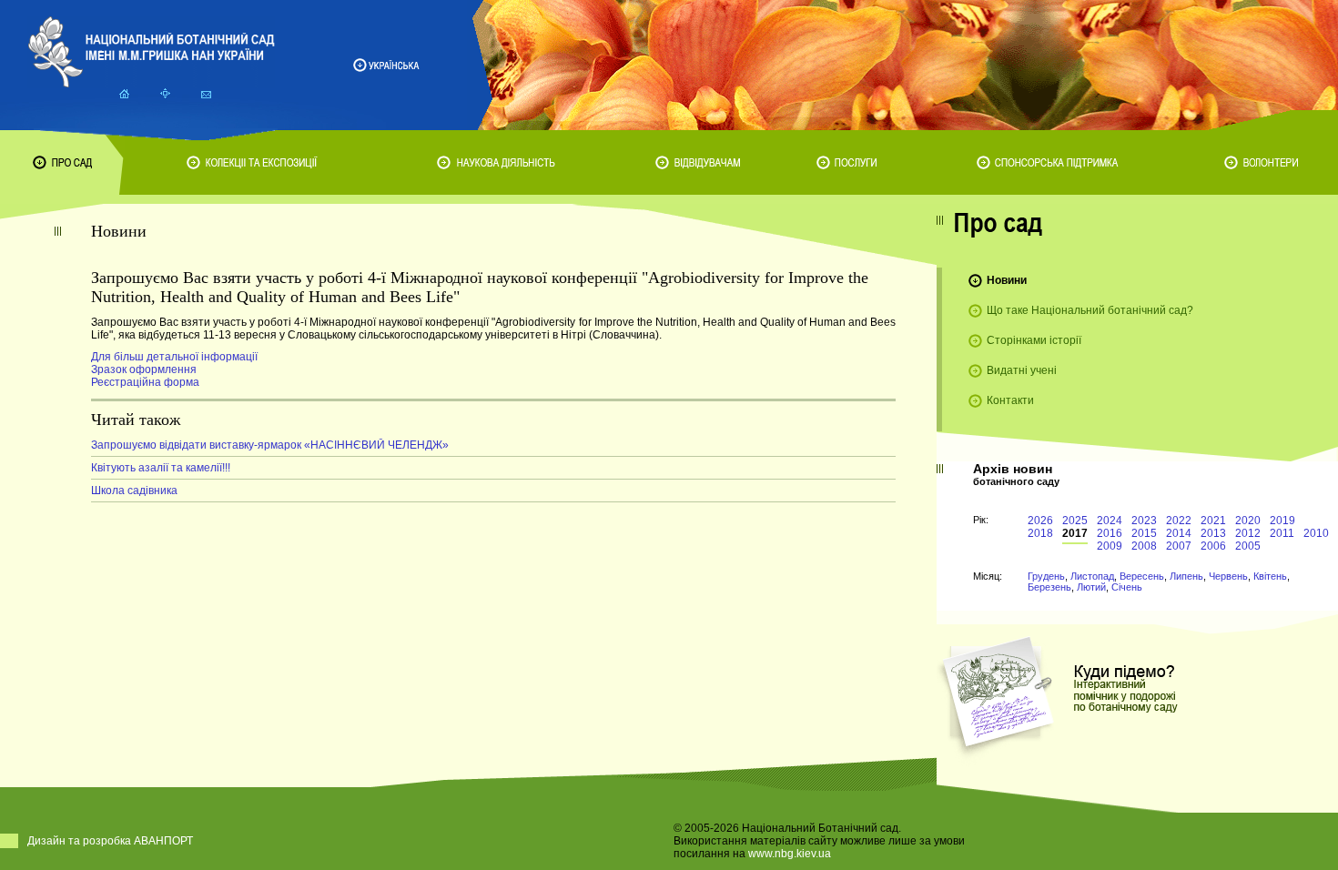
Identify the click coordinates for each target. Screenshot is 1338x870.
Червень (1228, 576)
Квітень (1270, 576)
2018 (1040, 533)
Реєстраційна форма (145, 382)
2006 (1213, 546)
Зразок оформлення (144, 369)
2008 (1144, 546)
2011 (1282, 533)
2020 (1248, 520)
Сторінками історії (1034, 340)
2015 (1144, 533)
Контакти (1010, 400)
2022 (1178, 520)
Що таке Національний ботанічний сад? (1090, 310)
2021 (1213, 520)
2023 (1144, 520)
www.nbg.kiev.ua (789, 853)
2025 (1075, 520)
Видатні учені (1022, 370)
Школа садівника (134, 490)
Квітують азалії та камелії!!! (160, 467)
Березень (1049, 587)
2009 (1109, 546)
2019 (1282, 520)
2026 (1040, 520)
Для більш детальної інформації (174, 356)
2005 (1248, 546)
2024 (1109, 520)
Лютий (1091, 587)
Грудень (1046, 576)
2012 (1248, 533)
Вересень (1142, 576)
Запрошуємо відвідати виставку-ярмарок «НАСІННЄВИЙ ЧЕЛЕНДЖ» (270, 445)
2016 (1109, 533)
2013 (1213, 533)
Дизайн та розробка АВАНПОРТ (110, 841)
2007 (1178, 546)
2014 (1178, 533)
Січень (1126, 587)
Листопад (1092, 576)
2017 (1075, 533)
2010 (1316, 533)
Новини (1007, 280)
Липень (1186, 576)
